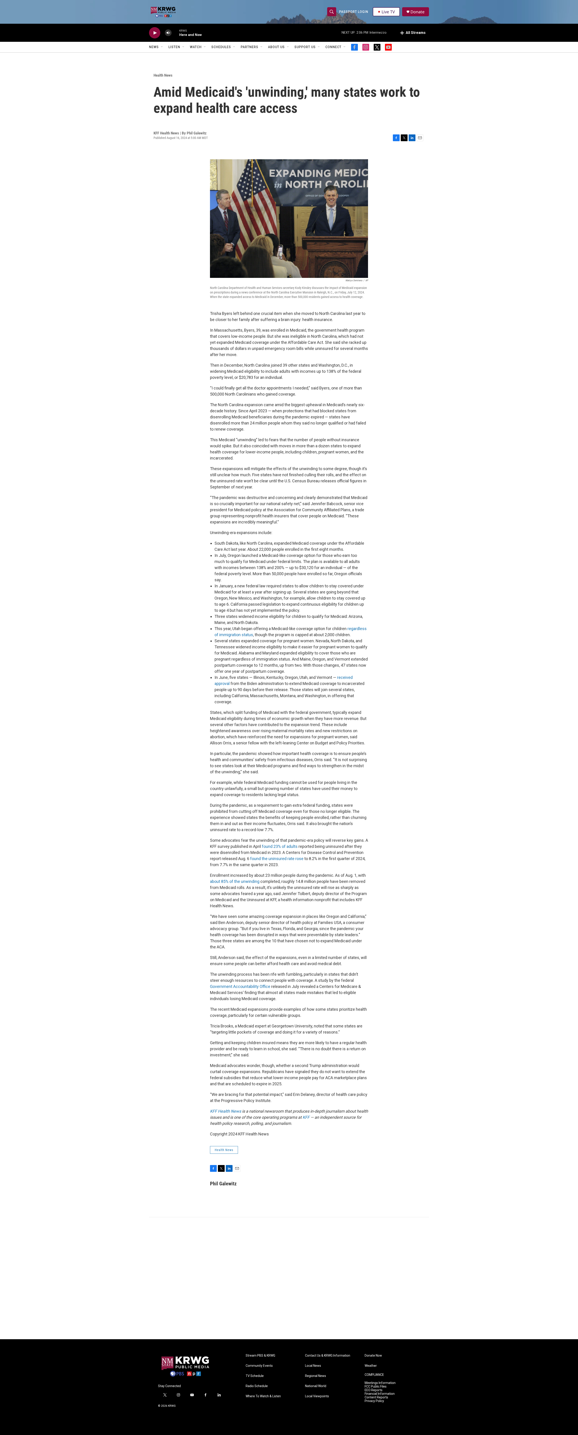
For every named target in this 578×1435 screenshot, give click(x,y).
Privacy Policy (374, 1401)
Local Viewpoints (317, 1396)
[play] (154, 32)
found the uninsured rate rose (276, 858)
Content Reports (376, 1397)
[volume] (168, 33)
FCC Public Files (376, 1386)
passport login (353, 12)
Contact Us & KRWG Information (327, 1355)
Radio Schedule (257, 1386)
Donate (417, 11)
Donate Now (373, 1355)
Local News (313, 1365)
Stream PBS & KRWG (260, 1355)
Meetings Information (380, 1383)
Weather (371, 1365)
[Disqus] (289, 1278)
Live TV (388, 11)
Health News (163, 75)
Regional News (315, 1376)
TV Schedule (255, 1376)
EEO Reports (373, 1390)
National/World (315, 1386)
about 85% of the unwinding (234, 881)
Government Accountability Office (240, 986)
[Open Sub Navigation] (162, 47)
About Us (276, 47)
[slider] (175, 32)
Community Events (259, 1365)
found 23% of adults (280, 846)
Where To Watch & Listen (263, 1396)
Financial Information (380, 1393)
